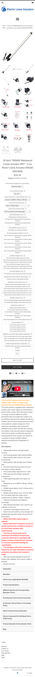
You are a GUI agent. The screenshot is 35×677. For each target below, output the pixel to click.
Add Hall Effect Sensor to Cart (16, 227)
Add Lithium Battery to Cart (16, 271)
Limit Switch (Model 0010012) (18, 329)
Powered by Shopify (17, 670)
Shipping (10, 178)
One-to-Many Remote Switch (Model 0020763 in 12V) (18, 290)
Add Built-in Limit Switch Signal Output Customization (16, 334)
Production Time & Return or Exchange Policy (17, 604)
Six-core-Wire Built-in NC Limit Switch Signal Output (18, 340)
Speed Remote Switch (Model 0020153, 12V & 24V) (18, 295)
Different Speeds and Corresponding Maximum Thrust (16, 591)
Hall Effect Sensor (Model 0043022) (18, 230)
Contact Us (4, 648)
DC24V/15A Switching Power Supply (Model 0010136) (18, 262)
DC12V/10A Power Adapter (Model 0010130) (18, 264)
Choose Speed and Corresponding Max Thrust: (16, 197)
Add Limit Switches (16, 322)
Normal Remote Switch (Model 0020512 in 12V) (18, 286)
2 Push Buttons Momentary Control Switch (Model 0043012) (18, 312)
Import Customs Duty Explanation (15, 611)
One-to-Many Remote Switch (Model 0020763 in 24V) (18, 288)
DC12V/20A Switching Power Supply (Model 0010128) (18, 266)
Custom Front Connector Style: (16, 202)
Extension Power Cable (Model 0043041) (18, 279)
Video (3, 657)
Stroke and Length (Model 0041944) (15, 579)
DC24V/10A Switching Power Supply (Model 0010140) (18, 260)
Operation (6, 574)
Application (7, 569)
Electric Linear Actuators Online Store (22, 667)
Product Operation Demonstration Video (17, 624)
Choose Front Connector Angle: (16, 208)
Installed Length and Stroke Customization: (16, 343)
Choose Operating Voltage (16, 191)
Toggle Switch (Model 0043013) (18, 308)
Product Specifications (11, 585)
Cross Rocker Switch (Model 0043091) (18, 310)
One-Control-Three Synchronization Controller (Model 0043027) (18, 240)
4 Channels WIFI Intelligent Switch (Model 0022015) (18, 302)
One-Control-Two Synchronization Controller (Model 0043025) (18, 236)
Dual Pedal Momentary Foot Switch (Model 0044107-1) (18, 319)
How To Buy (5, 651)
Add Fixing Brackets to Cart (16, 214)
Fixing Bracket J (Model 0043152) (18, 217)
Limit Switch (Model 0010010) (18, 325)
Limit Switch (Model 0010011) (18, 327)
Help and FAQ (5, 653)
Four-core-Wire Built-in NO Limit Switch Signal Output (18, 336)
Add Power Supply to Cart (16, 255)
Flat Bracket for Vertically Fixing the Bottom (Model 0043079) (18, 223)
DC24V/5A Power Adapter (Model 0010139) (18, 258)
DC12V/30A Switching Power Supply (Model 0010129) (18, 268)
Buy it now (17, 367)
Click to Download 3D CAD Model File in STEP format (17, 617)
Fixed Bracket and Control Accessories (17, 598)
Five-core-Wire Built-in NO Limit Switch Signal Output (18, 338)
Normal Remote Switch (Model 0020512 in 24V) (18, 284)
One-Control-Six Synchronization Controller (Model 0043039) (18, 248)
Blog (4, 629)
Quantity (17, 350)
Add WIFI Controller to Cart (16, 298)
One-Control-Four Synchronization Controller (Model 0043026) (18, 244)
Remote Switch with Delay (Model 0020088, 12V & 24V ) (18, 293)
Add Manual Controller (16, 305)
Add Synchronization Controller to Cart (16, 233)
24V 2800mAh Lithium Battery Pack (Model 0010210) (18, 273)
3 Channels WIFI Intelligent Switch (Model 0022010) (18, 300)
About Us (4, 646)
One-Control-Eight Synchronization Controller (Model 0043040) (18, 251)
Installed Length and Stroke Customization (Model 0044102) (18, 347)
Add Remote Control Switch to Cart (16, 282)
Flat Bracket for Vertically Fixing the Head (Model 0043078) (18, 220)
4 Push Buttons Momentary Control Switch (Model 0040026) (18, 316)
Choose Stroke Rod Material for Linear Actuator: (17, 183)
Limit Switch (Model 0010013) (18, 331)
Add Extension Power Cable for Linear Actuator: (16, 276)
